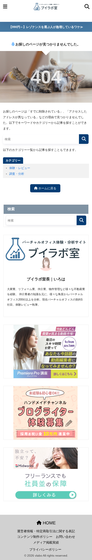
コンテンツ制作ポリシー (34, 536)
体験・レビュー (19, 168)
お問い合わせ (65, 536)
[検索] (84, 139)
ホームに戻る (46, 188)
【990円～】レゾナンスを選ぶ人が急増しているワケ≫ (46, 27)
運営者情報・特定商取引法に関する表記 (46, 531)
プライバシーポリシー (45, 549)
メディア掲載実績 (46, 542)
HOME (49, 523)
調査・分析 (16, 173)
